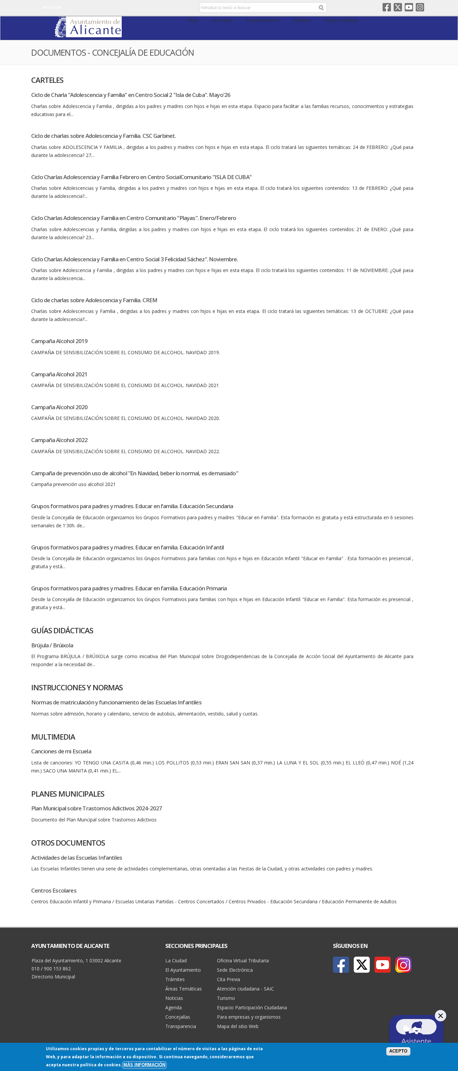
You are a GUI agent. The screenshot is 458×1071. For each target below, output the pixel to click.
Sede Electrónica (235, 970)
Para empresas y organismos (249, 1017)
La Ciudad (222, 20)
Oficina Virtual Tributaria (243, 960)
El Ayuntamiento (262, 20)
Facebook (387, 7)
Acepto (398, 1051)
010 (36, 968)
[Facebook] (341, 965)
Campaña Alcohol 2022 (59, 440)
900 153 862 (57, 968)
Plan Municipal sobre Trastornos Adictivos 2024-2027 (96, 808)
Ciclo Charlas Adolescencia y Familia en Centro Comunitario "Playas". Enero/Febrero (133, 218)
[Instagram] (403, 965)
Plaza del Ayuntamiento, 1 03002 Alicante (76, 960)
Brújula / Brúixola (52, 645)
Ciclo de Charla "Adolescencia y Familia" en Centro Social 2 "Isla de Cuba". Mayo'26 (130, 95)
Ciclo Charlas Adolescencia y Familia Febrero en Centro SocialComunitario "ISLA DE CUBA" (141, 177)
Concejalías (177, 1017)
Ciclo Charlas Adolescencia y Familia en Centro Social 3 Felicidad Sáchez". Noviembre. (134, 259)
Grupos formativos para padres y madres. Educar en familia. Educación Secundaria (132, 506)
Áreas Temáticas (341, 20)
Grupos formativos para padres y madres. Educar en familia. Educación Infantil (127, 547)
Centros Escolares (53, 890)
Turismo (226, 998)
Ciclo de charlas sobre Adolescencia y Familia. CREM (94, 300)
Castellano (142, 7)
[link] (88, 33)
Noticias (174, 998)
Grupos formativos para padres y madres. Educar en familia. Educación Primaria (129, 588)
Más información (144, 1065)
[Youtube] (383, 965)
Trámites (301, 20)
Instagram (420, 7)
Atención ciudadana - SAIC (245, 988)
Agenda (173, 1007)
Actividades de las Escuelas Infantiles (76, 857)
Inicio (193, 20)
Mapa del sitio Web (238, 1026)
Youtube (409, 7)
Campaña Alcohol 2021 (59, 374)
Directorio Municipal (53, 976)
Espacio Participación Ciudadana (252, 1007)
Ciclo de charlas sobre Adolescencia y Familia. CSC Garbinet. (103, 136)
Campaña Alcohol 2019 (59, 341)
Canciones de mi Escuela (61, 751)
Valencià (152, 7)
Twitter (398, 7)
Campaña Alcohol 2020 (59, 407)
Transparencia (180, 1026)
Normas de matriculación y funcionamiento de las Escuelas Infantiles (116, 702)
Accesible (52, 7)
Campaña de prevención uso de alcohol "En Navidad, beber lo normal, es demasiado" (134, 473)
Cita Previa (228, 979)
